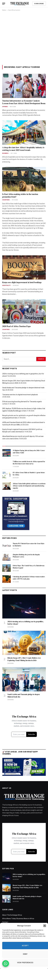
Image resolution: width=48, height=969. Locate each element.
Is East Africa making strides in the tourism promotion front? (20, 195)
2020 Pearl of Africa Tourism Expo (16, 326)
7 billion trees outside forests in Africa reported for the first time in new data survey (29, 462)
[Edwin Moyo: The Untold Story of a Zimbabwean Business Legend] (6, 568)
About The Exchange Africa (12, 915)
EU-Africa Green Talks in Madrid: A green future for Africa (29, 473)
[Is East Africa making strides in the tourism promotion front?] (24, 179)
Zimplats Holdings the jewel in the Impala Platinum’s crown (26, 555)
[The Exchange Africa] (19, 3)
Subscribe (39, 3)
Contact (5, 922)
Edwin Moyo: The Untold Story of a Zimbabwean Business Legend (28, 566)
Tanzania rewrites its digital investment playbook (20, 394)
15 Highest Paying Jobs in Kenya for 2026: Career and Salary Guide (29, 451)
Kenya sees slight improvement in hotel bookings (22, 282)
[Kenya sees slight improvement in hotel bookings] (24, 267)
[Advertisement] (24, 38)
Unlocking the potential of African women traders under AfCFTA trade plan (29, 577)
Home (4, 10)
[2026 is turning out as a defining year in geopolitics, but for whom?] (24, 606)
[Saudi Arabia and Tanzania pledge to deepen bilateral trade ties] (24, 679)
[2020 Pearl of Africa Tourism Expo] (24, 311)
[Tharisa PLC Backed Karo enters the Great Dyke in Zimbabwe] (6, 546)
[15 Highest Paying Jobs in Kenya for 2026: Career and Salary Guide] (6, 453)
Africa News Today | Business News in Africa (18, 918)
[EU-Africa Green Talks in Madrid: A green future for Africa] (6, 475)
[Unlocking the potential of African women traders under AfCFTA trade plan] (6, 579)
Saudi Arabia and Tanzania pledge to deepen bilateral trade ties (23, 695)
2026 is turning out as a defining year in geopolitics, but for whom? (25, 622)
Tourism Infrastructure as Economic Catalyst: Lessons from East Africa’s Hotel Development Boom (23, 102)
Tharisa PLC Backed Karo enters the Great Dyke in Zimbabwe (28, 544)
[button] (45, 926)
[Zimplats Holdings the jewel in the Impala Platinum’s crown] (6, 557)
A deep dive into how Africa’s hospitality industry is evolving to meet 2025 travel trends (23, 148)
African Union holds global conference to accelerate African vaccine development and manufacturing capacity (29, 485)
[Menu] (3, 3)
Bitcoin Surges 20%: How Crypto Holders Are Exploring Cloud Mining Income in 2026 (24, 659)
